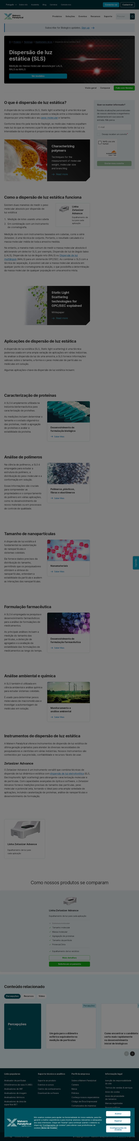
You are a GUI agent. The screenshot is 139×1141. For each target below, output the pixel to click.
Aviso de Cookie (49, 1128)
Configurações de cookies (118, 1129)
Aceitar (118, 1114)
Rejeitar (118, 1121)
